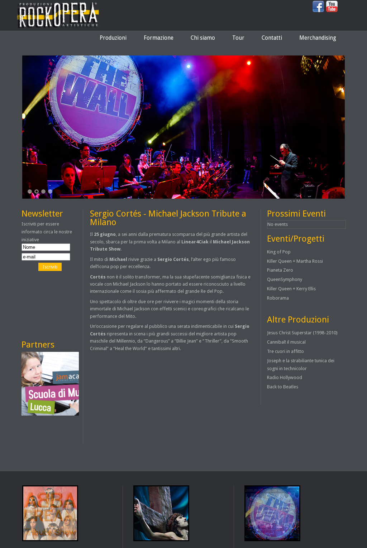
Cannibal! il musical (286, 342)
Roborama (278, 298)
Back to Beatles (282, 386)
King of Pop (279, 251)
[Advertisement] (54, 305)
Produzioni (113, 38)
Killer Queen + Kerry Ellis (291, 288)
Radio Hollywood (284, 377)
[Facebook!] (318, 11)
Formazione (158, 38)
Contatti (272, 38)
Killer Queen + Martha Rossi (295, 261)
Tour (238, 38)
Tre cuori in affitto (285, 351)
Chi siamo (203, 38)
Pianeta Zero (280, 270)
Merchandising (317, 38)
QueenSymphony (284, 279)
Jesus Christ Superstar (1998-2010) (302, 332)
